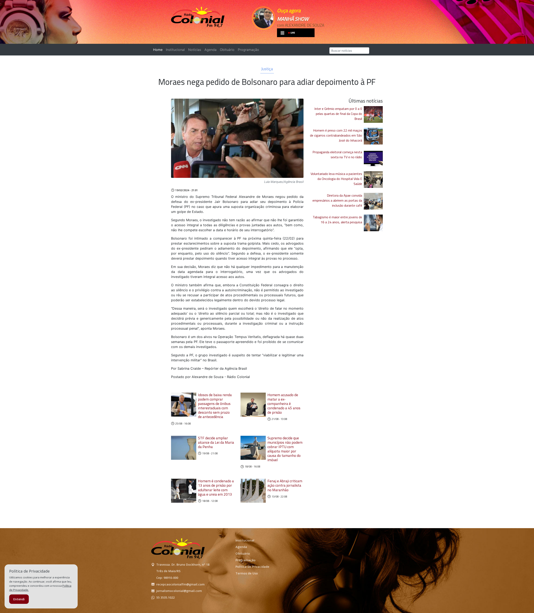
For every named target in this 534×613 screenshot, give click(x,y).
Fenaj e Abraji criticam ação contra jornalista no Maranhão (284, 485)
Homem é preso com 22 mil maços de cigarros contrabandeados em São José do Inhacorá (336, 135)
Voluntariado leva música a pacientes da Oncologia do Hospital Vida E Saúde (336, 178)
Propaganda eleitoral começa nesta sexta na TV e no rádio (337, 154)
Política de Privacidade (252, 567)
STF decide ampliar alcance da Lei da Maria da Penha (216, 442)
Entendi (19, 599)
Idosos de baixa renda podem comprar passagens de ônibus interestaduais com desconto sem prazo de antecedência (215, 406)
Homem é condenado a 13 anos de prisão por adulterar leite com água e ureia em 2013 (216, 487)
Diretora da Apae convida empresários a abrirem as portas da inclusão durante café (337, 200)
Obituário (227, 50)
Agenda (210, 50)
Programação (248, 50)
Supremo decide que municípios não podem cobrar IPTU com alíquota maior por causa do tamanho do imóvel (284, 449)
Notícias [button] (194, 50)
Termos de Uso (247, 573)
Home (158, 50)
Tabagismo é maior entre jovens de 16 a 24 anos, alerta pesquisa (337, 220)
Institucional (175, 50)
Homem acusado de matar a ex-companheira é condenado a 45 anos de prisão (283, 403)
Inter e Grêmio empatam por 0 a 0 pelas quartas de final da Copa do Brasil (338, 113)
